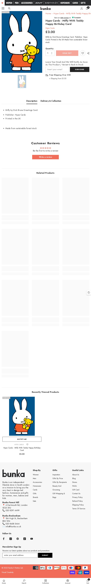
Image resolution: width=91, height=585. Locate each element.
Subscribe (79, 69)
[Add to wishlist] (82, 53)
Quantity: (50, 48)
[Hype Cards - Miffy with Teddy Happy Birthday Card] (21, 416)
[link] (15, 219)
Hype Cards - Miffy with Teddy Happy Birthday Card (22, 449)
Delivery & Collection (51, 101)
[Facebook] (3, 538)
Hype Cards (50, 28)
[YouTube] (31, 538)
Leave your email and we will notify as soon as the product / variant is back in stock (67, 63)
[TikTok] (24, 538)
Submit (45, 555)
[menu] (3, 8)
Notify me (22, 439)
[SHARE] (87, 53)
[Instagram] (10, 538)
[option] (22, 42)
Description (31, 101)
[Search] (9, 8)
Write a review (45, 157)
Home (48, 13)
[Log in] (81, 8)
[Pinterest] (17, 538)
